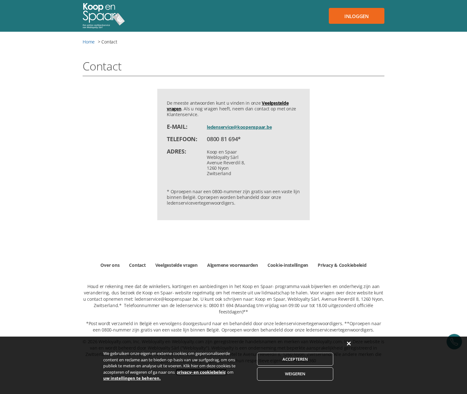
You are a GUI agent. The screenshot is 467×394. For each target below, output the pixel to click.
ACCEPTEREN (295, 359)
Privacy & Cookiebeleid (342, 265)
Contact (137, 265)
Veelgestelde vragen (176, 265)
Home (89, 42)
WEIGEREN (295, 374)
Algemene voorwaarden (232, 265)
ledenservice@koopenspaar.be (239, 127)
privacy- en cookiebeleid (201, 372)
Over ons (109, 265)
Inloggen (356, 16)
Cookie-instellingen (287, 265)
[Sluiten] (349, 344)
